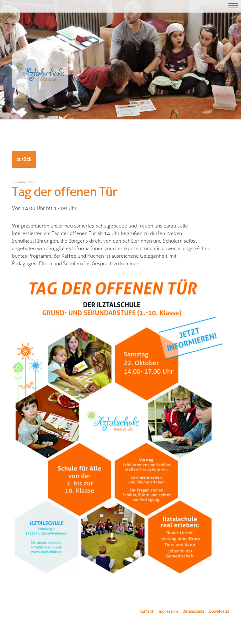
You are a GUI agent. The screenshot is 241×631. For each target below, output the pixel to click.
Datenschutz (193, 611)
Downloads (219, 611)
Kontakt (146, 611)
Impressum (168, 611)
